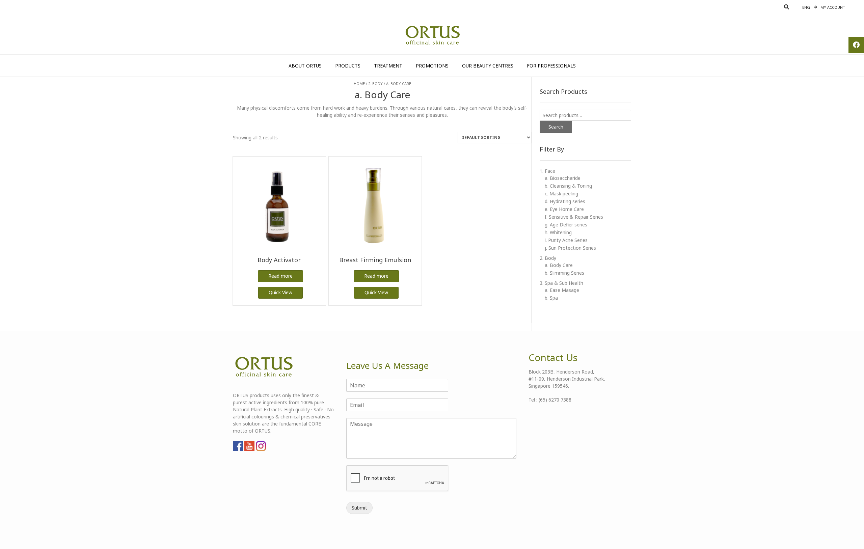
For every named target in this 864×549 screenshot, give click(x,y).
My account (832, 7)
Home (359, 83)
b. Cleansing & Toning (568, 186)
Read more (280, 276)
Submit (359, 507)
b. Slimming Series (564, 273)
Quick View (280, 292)
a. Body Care (559, 265)
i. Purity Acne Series (566, 240)
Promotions (432, 65)
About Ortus (305, 65)
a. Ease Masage (562, 290)
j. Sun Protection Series (570, 248)
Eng (806, 7)
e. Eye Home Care (564, 209)
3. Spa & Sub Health (561, 283)
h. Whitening (558, 232)
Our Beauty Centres (487, 65)
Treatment (388, 65)
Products (347, 65)
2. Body (375, 83)
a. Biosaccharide (562, 178)
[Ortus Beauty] (432, 35)
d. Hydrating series (565, 201)
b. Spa (551, 298)
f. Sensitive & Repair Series (574, 217)
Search (555, 126)
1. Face (547, 171)
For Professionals (551, 65)
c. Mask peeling (561, 193)
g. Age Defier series (566, 224)
